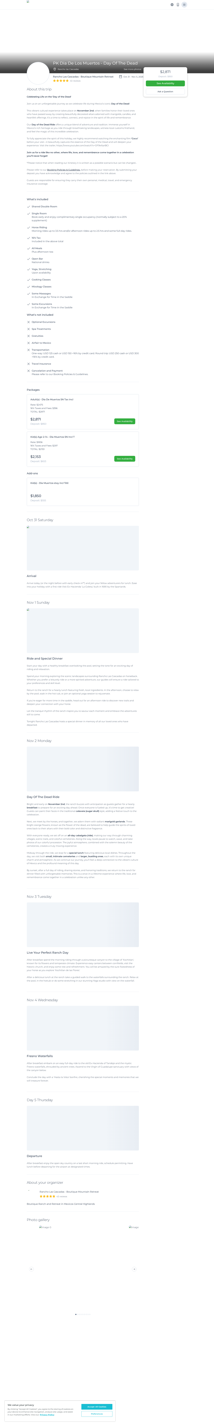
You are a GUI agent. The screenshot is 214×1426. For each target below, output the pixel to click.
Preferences (97, 1414)
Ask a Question (165, 91)
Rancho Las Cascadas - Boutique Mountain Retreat (69, 1191)
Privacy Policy (47, 1415)
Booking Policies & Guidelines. (63, 169)
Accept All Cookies (96, 1407)
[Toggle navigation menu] (184, 5)
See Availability (165, 83)
